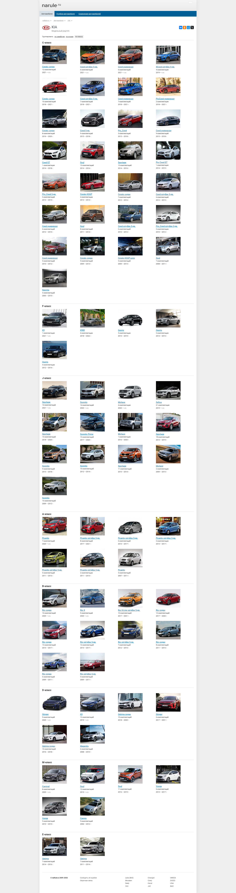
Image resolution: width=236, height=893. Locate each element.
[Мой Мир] (188, 27)
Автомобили (47, 14)
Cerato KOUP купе (126, 258)
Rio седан (46, 610)
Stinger (45, 714)
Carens (83, 818)
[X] (192, 27)
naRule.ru (45, 21)
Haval (150, 883)
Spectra (45, 290)
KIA (69, 21)
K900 (82, 330)
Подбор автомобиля (65, 14)
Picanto (45, 538)
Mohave (121, 402)
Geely (127, 883)
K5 (81, 714)
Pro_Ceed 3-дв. (49, 194)
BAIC (172, 886)
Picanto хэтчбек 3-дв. (166, 538)
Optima (45, 858)
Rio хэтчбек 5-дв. (88, 642)
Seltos (159, 402)
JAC (149, 886)
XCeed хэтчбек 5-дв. (165, 67)
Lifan (172, 883)
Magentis (84, 746)
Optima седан (124, 714)
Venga (159, 786)
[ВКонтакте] (180, 27)
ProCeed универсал (165, 99)
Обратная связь (86, 881)
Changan (151, 878)
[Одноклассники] (184, 27)
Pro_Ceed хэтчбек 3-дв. (167, 226)
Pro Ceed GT (161, 162)
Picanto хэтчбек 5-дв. (90, 538)
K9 (43, 330)
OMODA (173, 878)
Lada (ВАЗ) (129, 878)
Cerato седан (48, 67)
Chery (150, 881)
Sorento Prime (86, 434)
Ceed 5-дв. (85, 130)
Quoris (121, 330)
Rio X (82, 610)
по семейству (59, 37)
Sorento (83, 402)
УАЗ (126, 886)
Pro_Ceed (122, 130)
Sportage (122, 162)
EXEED (172, 881)
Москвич (128, 881)
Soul (82, 162)
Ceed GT (46, 162)
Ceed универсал (125, 67)
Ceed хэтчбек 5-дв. (89, 67)
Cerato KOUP (86, 194)
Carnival (46, 786)
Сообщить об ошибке (88, 878)
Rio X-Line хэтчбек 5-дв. (129, 610)
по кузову (69, 37)
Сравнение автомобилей (90, 14)
